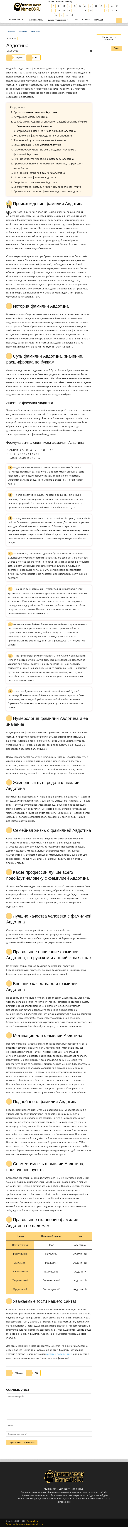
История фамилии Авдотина (30, 117)
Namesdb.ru (32, 1521)
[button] (119, 20)
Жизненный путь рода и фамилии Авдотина (39, 140)
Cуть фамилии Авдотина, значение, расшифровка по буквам (50, 121)
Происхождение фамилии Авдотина (35, 112)
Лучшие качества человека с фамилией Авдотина (43, 159)
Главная (11, 31)
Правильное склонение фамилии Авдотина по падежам (47, 191)
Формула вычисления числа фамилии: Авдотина (46, 131)
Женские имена (16, 20)
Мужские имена (35, 20)
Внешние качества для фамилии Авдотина (39, 173)
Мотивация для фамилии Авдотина (34, 177)
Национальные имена (58, 20)
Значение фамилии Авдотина (34, 126)
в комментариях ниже (59, 1353)
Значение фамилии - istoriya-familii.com (24, 1524)
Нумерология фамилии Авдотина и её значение (42, 135)
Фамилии (86, 20)
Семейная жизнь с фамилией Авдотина (37, 145)
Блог (75, 20)
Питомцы (98, 20)
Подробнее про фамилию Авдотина (35, 182)
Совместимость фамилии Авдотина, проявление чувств (47, 187)
